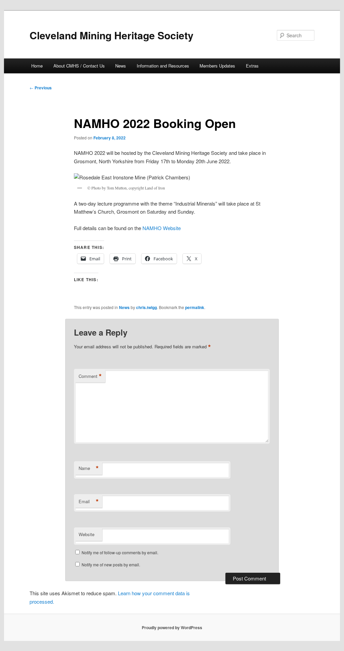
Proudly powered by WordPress (172, 627)
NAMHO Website (161, 227)
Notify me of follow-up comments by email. (120, 552)
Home (37, 65)
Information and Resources (163, 65)
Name (89, 468)
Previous (41, 88)
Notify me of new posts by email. (111, 564)
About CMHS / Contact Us (79, 65)
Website (86, 534)
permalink (194, 307)
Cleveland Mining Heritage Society (112, 35)
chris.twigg (146, 307)
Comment (90, 376)
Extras (252, 65)
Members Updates (217, 65)
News (120, 65)
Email (89, 501)
